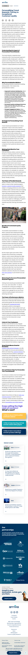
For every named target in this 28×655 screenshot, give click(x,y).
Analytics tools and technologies (10, 348)
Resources (14, 629)
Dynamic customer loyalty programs (11, 186)
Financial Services (14, 626)
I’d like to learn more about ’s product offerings (12, 431)
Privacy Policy (5, 640)
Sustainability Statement (19, 642)
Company (14, 615)
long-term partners (7, 272)
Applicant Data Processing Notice (6, 643)
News (14, 631)
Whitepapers (14, 632)
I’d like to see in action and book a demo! (13, 415)
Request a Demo (8, 598)
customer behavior (18, 351)
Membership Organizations (14, 623)
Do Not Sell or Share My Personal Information (19, 646)
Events (14, 618)
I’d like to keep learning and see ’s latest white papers (13, 423)
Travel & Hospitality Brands (14, 624)
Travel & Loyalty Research (14, 634)
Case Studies (14, 617)
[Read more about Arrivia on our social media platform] (11, 612)
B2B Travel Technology (14, 621)
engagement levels (15, 304)
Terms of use (17, 640)
